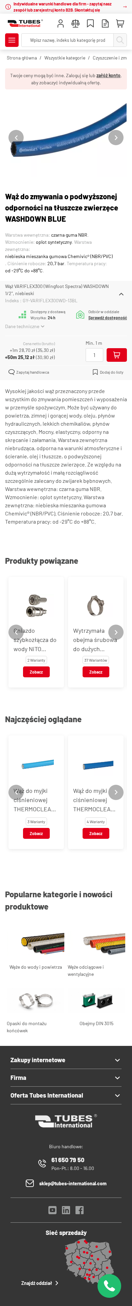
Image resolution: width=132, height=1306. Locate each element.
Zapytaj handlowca (32, 372)
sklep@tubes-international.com (73, 1183)
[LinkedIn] (66, 1212)
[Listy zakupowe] (90, 24)
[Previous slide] (16, 137)
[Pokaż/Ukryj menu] (12, 40)
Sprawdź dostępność (107, 318)
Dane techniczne (22, 326)
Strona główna (22, 58)
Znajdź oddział (36, 1283)
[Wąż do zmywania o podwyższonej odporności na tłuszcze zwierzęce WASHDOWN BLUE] (66, 137)
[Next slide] (116, 137)
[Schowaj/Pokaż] (121, 294)
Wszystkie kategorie (64, 58)
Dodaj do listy (112, 372)
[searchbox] (67, 40)
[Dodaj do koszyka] (117, 355)
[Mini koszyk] (120, 23)
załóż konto (108, 75)
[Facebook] (79, 1212)
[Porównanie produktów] (75, 24)
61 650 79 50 (67, 1160)
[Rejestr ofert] (105, 24)
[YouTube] (52, 1212)
